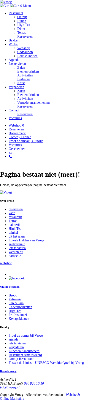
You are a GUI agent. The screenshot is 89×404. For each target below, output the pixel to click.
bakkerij (14, 225)
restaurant (15, 217)
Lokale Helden (27, 56)
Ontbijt (22, 17)
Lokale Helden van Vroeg (26, 240)
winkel (13, 232)
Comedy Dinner (20, 137)
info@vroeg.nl (9, 387)
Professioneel (18, 315)
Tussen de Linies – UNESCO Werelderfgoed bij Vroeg (46, 362)
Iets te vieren (17, 63)
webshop (6, 263)
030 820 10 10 (34, 383)
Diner (21, 28)
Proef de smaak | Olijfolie (26, 141)
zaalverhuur (17, 244)
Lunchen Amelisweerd (24, 351)
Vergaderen (16, 87)
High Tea (23, 25)
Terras (21, 32)
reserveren (16, 209)
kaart (12, 213)
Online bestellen (9, 286)
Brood (13, 295)
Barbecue (23, 79)
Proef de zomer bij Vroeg (26, 335)
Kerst (21, 83)
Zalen (21, 67)
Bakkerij (14, 40)
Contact (14, 110)
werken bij (16, 252)
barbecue (15, 256)
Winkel (13, 44)
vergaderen (16, 347)
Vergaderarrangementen (33, 102)
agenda (13, 339)
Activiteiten (25, 75)
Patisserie (15, 299)
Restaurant (16, 13)
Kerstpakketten (19, 318)
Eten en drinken (28, 71)
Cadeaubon (25, 52)
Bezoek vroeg (8, 371)
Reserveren (25, 36)
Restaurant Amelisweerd (25, 355)
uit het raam (17, 236)
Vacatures (15, 118)
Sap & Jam (16, 303)
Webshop (23, 48)
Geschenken (17, 149)
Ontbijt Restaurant (21, 359)
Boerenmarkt (17, 133)
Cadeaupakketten (20, 307)
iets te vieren (17, 248)
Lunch (21, 21)
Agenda (14, 60)
